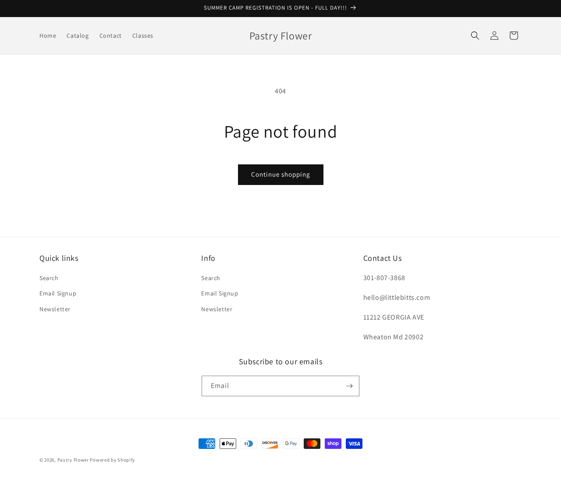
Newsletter (55, 309)
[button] (475, 35)
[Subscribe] (349, 386)
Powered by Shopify (112, 460)
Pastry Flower (73, 460)
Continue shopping (280, 174)
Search (49, 278)
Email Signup (57, 293)
